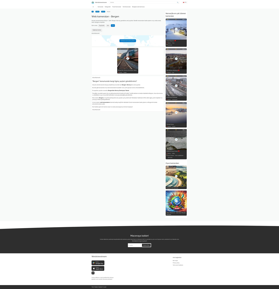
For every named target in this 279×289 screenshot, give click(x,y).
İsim (108, 25)
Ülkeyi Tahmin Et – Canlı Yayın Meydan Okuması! (176, 213)
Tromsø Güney (170, 124)
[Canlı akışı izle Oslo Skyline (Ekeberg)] (176, 69)
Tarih (113, 25)
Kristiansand (174, 99)
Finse (173, 43)
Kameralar (100, 6)
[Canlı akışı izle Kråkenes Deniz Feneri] (176, 149)
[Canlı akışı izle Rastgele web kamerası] (176, 186)
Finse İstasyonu (171, 40)
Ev (92, 11)
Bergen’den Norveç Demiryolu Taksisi (127, 70)
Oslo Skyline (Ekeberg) (172, 70)
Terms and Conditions (178, 265)
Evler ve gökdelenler (179, 155)
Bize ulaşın (175, 260)
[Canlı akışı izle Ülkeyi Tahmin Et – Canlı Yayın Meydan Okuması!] (176, 211)
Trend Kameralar (116, 6)
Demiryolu (170, 45)
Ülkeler (97, 11)
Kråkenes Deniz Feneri (172, 151)
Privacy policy (176, 262)
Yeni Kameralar (127, 6)
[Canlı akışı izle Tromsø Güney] (176, 122)
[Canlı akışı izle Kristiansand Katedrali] (176, 96)
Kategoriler (108, 6)
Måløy (173, 153)
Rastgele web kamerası (138, 6)
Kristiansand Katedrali (171, 97)
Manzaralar (170, 157)
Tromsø (173, 126)
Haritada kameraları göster (128, 40)
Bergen (125, 72)
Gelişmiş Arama (97, 30)
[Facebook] (93, 272)
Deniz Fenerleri (171, 155)
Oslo (173, 72)
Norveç (103, 11)
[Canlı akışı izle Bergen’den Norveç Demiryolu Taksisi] (127, 68)
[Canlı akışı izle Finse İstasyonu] (176, 39)
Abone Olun (146, 245)
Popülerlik (101, 25)
